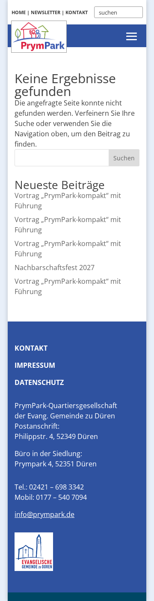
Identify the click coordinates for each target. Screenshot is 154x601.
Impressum (35, 365)
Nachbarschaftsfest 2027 (55, 267)
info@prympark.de (44, 514)
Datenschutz (39, 382)
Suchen (124, 158)
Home (19, 12)
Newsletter (45, 12)
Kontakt (76, 12)
